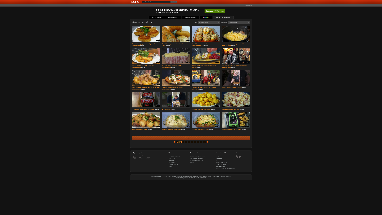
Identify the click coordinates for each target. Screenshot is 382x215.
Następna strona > (191, 139)
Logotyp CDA (172, 161)
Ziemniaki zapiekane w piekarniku (201, 110)
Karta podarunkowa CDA (196, 161)
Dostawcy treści (173, 163)
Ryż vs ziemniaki (167, 110)
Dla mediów (172, 159)
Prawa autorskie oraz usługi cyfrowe (225, 169)
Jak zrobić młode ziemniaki (139, 130)
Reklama (171, 167)
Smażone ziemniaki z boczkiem (230, 110)
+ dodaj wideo (248, 5)
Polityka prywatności (221, 163)
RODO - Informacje (201, 178)
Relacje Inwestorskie (174, 157)
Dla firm (192, 163)
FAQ (217, 161)
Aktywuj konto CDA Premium (197, 157)
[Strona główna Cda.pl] (135, 2)
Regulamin (219, 159)
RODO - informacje (221, 165)
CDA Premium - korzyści (196, 159)
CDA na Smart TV (173, 165)
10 (204, 143)
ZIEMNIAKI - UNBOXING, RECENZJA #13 (143, 110)
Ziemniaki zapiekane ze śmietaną (171, 130)
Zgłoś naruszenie (220, 167)
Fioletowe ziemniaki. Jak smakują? (231, 130)
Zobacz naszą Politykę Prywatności (185, 178)
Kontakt (218, 157)
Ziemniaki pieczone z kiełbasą (200, 130)
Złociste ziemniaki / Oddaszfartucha (232, 88)
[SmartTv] (143, 161)
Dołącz (215, 11)
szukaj (173, 2)
